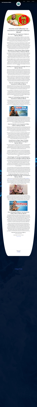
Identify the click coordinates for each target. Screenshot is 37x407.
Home (24, 1)
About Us (28, 1)
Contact (33, 1)
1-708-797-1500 (18, 236)
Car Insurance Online (6, 2)
